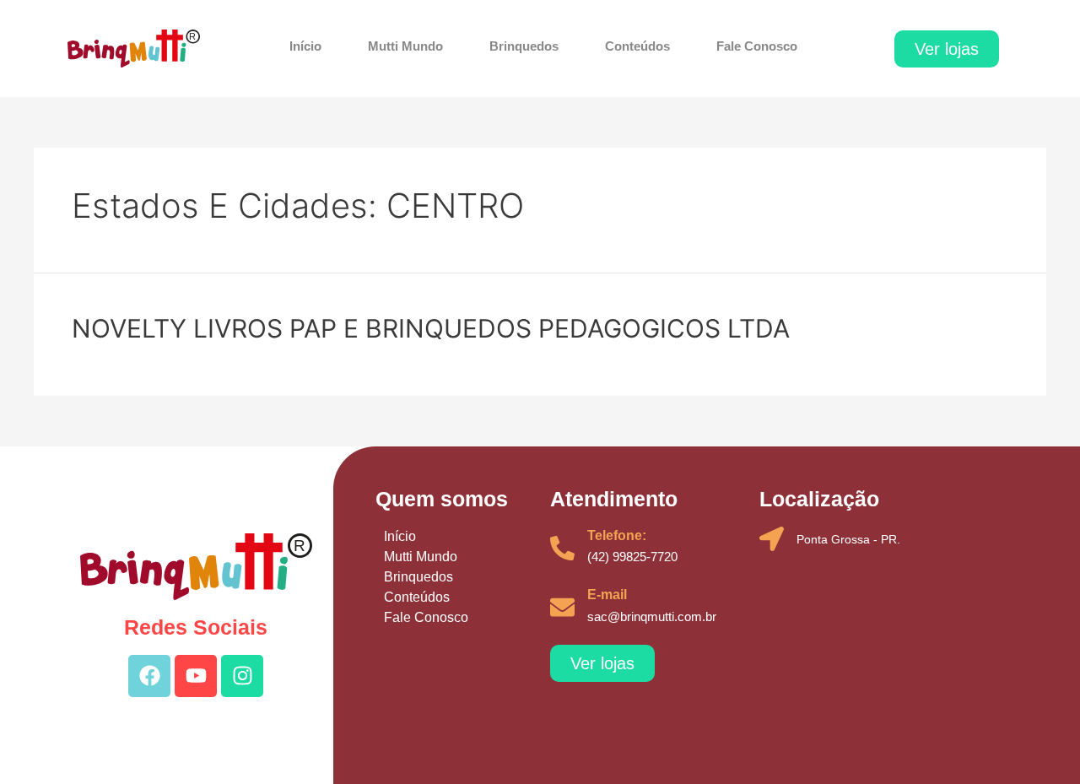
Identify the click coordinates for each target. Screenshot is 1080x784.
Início (305, 46)
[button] (946, 49)
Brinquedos (524, 46)
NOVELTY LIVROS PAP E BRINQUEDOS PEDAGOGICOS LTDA (431, 328)
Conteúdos (637, 46)
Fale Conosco (756, 46)
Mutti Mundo (405, 46)
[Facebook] (149, 676)
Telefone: (616, 535)
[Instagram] (242, 676)
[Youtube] (196, 676)
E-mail (607, 594)
